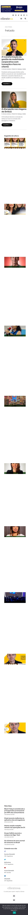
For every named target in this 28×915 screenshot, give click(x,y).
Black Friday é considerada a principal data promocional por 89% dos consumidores (14, 810)
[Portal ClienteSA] (5, 867)
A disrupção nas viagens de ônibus (14, 110)
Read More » (7, 83)
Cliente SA (14, 69)
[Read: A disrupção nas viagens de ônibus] (14, 99)
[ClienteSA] (5, 876)
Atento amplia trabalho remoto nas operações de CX (14, 826)
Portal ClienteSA (9, 870)
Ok (14, 912)
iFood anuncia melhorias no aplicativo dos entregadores (14, 819)
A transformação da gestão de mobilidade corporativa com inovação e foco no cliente (13, 62)
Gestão (24, 69)
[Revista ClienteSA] (5, 851)
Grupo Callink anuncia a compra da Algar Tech (13, 834)
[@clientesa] (5, 859)
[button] (21, 18)
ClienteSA (7, 878)
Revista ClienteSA (9, 854)
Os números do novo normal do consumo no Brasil (14, 841)
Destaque (19, 69)
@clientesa (7, 862)
